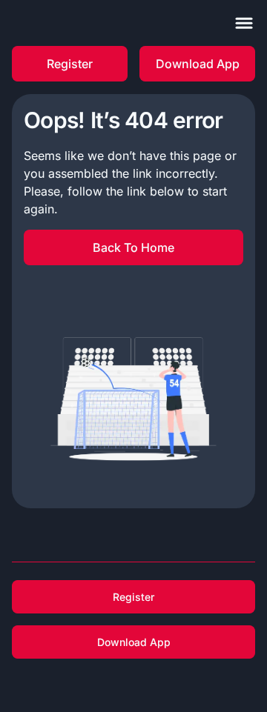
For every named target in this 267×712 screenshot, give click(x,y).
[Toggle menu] (244, 23)
